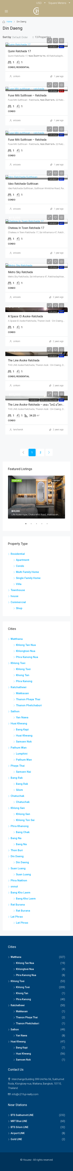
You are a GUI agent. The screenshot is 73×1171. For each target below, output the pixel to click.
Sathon (15, 711)
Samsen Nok (24, 741)
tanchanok (18, 429)
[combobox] (23, 37)
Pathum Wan (19, 747)
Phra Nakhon (19, 880)
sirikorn (16, 76)
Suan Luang (18, 868)
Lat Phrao (17, 916)
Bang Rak (17, 777)
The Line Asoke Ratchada (23, 360)
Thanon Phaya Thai (28, 699)
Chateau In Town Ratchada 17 (26, 228)
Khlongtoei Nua (25, 651)
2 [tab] (33, 525)
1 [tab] (27, 525)
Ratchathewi (18, 687)
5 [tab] (49, 525)
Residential (18, 553)
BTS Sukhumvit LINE (22, 1115)
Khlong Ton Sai (25, 820)
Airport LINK (18, 1133)
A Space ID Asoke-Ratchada (25, 316)
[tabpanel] (36, 497)
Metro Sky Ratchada (20, 272)
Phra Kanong (24, 681)
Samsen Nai (23, 771)
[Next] (49, 452)
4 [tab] (43, 525)
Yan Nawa (22, 717)
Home (9, 21)
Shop (19, 608)
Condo (20, 566)
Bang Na (16, 838)
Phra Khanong (20, 826)
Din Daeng (17, 856)
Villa (18, 584)
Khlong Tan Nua (26, 645)
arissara (17, 120)
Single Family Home (28, 578)
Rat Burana (18, 904)
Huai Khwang (19, 723)
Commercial (18, 602)
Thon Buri (17, 850)
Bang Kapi (22, 729)
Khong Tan (22, 675)
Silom (19, 789)
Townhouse (18, 590)
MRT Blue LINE (19, 1121)
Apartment (22, 560)
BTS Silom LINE (19, 1127)
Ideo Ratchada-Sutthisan (23, 183)
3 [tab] (38, 525)
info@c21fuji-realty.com (25, 1094)
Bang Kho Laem (20, 892)
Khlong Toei (18, 663)
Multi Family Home (27, 572)
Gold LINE (16, 1139)
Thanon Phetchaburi (29, 705)
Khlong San (18, 808)
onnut (14, 886)
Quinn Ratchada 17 (19, 51)
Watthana (17, 639)
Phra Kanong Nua (27, 657)
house (14, 596)
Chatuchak (17, 796)
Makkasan (22, 693)
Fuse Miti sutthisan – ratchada (27, 95)
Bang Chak (23, 832)
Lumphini (21, 753)
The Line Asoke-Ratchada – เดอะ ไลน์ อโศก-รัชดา (39, 404)
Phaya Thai (18, 765)
